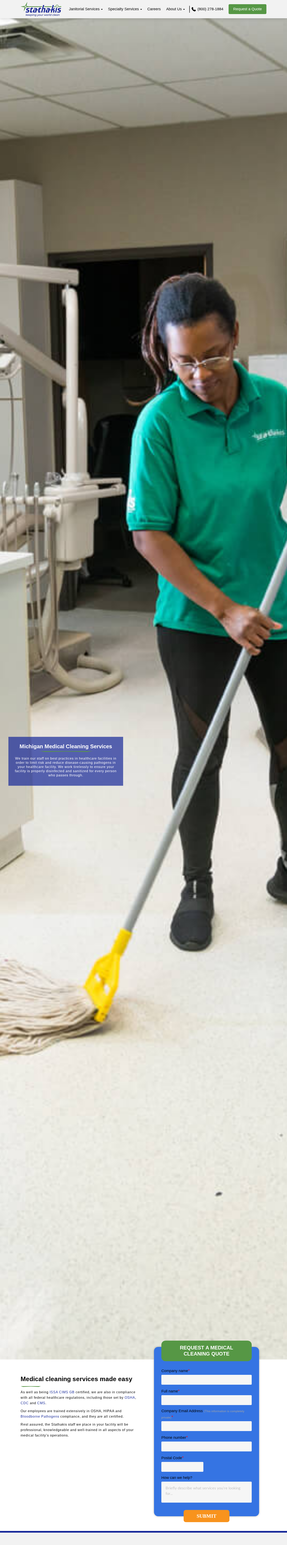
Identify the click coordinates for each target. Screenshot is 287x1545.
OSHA (130, 1397)
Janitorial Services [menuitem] (84, 9)
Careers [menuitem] (154, 9)
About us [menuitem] (174, 9)
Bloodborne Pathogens (40, 1416)
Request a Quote (247, 9)
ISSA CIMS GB (62, 1392)
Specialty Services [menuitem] (123, 9)
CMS (41, 1403)
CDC (25, 1403)
